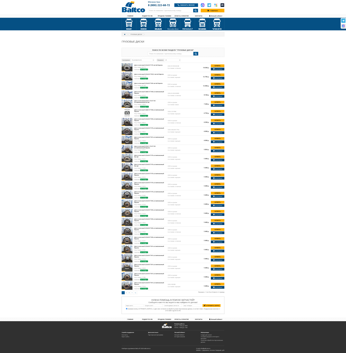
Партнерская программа (155, 335)
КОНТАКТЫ (198, 16)
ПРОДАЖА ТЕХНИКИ (164, 16)
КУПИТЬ (218, 66)
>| (135, 293)
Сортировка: (126, 60)
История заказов (179, 337)
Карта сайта (125, 337)
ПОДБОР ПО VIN (147, 16)
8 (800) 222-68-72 (159, 5)
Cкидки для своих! (206, 335)
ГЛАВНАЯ (130, 16)
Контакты (125, 335)
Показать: (160, 60)
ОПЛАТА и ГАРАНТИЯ (181, 16)
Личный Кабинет (179, 335)
